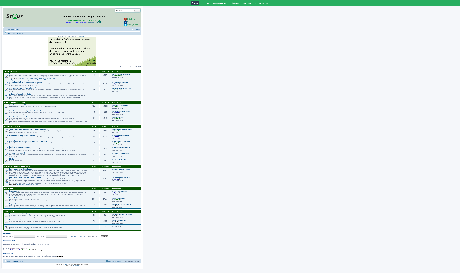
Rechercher (135, 10)
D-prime (116, 84)
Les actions (13, 74)
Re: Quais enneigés (118, 117)
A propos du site (10, 211)
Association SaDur (10, 71)
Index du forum (18, 33)
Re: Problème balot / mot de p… (122, 214)
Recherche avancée (138, 10)
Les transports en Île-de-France (20, 169)
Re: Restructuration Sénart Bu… (122, 147)
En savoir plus (82, 36)
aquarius (116, 106)
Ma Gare (12, 159)
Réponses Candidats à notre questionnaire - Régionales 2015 (28, 80)
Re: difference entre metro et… (121, 153)
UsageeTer (117, 118)
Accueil (9, 33)
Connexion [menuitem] (137, 29)
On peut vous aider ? (17, 153)
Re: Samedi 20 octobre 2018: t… (122, 135)
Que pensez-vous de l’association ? (22, 88)
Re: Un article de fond (118, 198)
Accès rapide (10, 29)
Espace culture (14, 191)
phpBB (67, 264)
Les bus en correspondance (19, 147)
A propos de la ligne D (12, 126)
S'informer (235, 3)
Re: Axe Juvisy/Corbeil (119, 220)
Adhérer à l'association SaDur (20, 94)
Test (10, 226)
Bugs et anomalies (16, 220)
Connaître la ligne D (262, 3)
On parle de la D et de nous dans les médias (25, 82)
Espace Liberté (9, 188)
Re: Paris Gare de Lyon (119, 159)
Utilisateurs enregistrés (38, 250)
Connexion (7, 233)
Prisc (115, 215)
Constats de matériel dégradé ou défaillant (25, 111)
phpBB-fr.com (75, 265)
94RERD (116, 137)
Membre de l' (94, 22)
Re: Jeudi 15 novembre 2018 (120, 105)
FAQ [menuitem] (18, 29)
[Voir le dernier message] (123, 75)
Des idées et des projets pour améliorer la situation (28, 141)
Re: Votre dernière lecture (119, 191)
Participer (247, 3)
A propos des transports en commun (17, 166)
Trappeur (116, 205)
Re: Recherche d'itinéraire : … (121, 111)
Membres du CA (26, 250)
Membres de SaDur (15, 250)
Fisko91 (116, 221)
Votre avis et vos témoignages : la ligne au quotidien (28, 129)
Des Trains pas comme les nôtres (28, 184)
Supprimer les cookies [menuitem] (114, 261)
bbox (115, 149)
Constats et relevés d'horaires (20, 105)
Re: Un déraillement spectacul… (122, 177)
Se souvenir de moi (92, 236)
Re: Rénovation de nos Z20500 (121, 141)
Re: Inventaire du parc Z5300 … (121, 204)
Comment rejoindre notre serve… (122, 88)
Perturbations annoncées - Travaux (22, 135)
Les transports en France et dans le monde (25, 177)
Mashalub (60, 256)
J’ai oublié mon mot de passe (76, 236)
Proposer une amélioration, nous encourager (26, 214)
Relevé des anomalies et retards (15, 102)
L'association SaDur (220, 3)
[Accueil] (14, 16)
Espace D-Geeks (15, 204)
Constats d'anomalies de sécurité (21, 117)
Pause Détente (14, 198)
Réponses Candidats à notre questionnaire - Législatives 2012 (37, 78)
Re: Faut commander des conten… (123, 129)
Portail (206, 3)
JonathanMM (118, 75)
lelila (115, 155)
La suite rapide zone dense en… (122, 169)
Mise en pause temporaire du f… (122, 74)
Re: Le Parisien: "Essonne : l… (121, 82)
